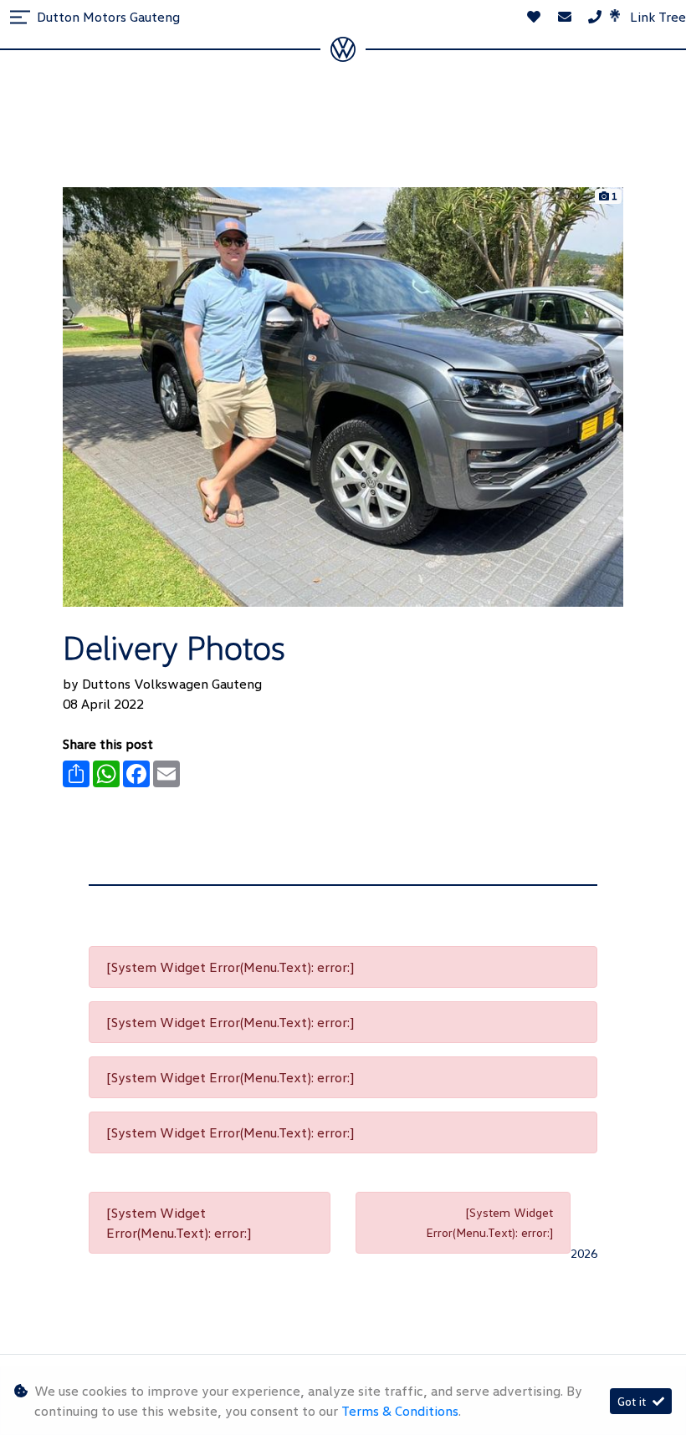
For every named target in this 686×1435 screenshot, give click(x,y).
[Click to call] (595, 16)
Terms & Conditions (399, 1410)
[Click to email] (565, 16)
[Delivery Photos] (343, 395)
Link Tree (656, 16)
